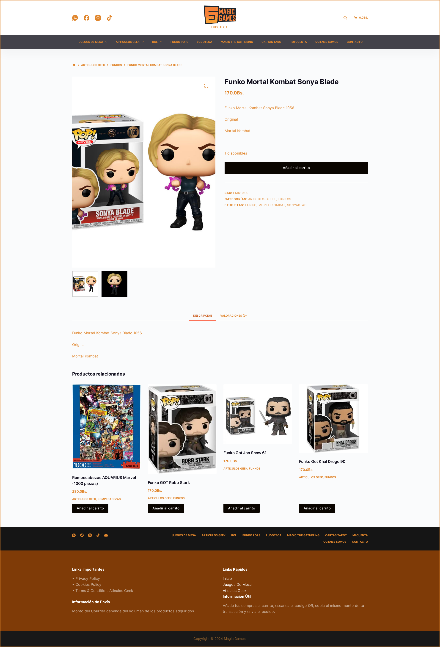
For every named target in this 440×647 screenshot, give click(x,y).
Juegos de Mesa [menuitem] (91, 42)
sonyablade (298, 205)
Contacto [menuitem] (355, 42)
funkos (284, 199)
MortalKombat (271, 205)
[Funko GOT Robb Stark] (182, 429)
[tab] (202, 316)
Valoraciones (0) (233, 315)
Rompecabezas (109, 499)
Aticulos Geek (235, 590)
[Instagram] (98, 18)
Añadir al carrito (296, 168)
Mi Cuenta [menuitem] (299, 42)
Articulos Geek (262, 199)
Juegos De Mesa (237, 584)
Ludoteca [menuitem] (204, 42)
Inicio (227, 578)
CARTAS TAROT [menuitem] (272, 42)
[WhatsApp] (75, 18)
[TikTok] (109, 18)
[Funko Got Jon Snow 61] (257, 414)
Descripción (202, 315)
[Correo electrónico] (106, 535)
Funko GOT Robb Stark (169, 482)
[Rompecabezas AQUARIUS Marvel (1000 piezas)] (106, 426)
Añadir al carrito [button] (90, 508)
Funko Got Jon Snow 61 (245, 453)
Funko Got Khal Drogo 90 (322, 461)
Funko (250, 205)
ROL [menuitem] (155, 42)
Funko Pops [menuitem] (179, 42)
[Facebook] (86, 18)
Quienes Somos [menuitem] (326, 42)
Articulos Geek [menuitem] (128, 42)
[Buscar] (345, 17)
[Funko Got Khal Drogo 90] (333, 418)
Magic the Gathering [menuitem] (237, 42)
